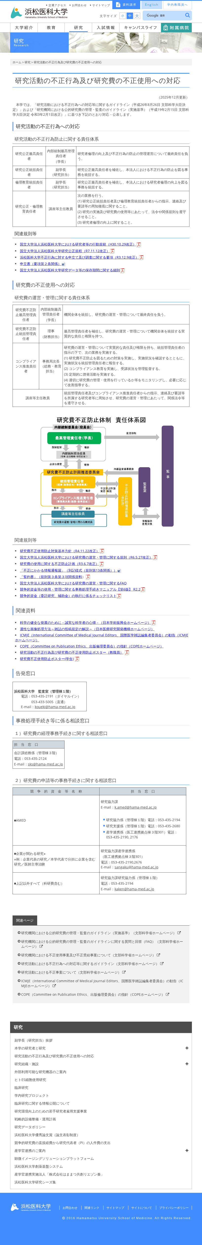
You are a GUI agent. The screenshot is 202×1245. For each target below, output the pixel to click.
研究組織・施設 (27, 1064)
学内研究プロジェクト (32, 1095)
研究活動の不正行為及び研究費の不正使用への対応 (54, 1056)
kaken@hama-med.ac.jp (134, 889)
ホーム (17, 62)
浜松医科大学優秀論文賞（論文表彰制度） (47, 1134)
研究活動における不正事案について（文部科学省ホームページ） (71, 972)
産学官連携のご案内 (30, 1150)
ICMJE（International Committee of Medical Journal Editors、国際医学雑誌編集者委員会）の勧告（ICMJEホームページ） (102, 983)
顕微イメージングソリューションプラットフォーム (54, 1158)
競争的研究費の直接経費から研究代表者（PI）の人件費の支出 (63, 1142)
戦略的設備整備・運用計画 (35, 1119)
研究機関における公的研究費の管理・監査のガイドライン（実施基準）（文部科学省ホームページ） (99, 932)
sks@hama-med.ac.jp (45, 764)
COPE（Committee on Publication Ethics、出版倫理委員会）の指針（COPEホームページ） (93, 994)
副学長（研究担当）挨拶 (33, 1040)
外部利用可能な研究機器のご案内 (40, 1071)
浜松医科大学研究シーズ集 (35, 1182)
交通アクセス (57, 5)
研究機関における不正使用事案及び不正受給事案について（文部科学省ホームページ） (89, 955)
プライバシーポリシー (174, 1208)
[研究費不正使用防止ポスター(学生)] (77, 658)
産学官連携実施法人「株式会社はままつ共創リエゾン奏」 (59, 1174)
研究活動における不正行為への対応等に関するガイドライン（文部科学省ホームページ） (90, 963)
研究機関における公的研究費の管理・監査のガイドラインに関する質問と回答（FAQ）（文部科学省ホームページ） (102, 944)
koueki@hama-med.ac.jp (55, 706)
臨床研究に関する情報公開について (42, 1103)
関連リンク (91, 1208)
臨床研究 (21, 1087)
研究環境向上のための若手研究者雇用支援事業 (51, 1111)
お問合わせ (79, 5)
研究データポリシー (30, 1127)
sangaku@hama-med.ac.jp (136, 867)
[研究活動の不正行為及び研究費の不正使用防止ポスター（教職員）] (126, 652)
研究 (28, 62)
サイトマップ (101, 5)
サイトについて (141, 1208)
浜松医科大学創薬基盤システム (39, 1166)
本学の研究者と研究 (30, 1048)
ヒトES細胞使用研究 (30, 1079)
